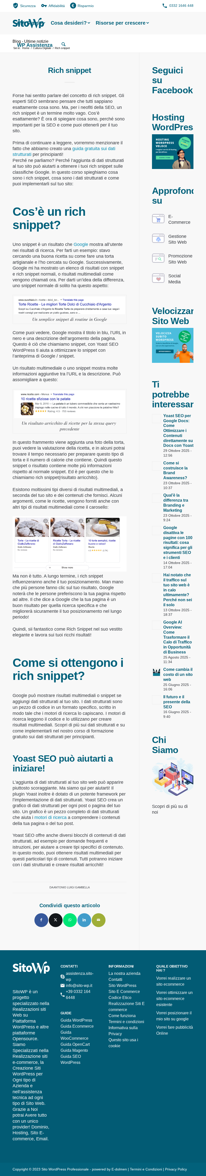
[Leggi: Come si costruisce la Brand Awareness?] (156, 465)
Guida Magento (74, 1050)
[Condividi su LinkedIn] (84, 920)
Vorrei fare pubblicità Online (174, 1030)
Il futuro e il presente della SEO (176, 702)
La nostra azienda (124, 973)
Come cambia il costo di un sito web (178, 674)
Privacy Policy (176, 1169)
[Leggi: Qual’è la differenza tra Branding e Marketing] (156, 498)
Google (81, 244)
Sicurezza (28, 6)
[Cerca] (63, 45)
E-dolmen (119, 1169)
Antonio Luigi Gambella (72, 887)
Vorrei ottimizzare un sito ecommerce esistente (174, 998)
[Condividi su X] (56, 920)
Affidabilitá (56, 6)
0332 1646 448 (181, 6)
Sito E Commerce (124, 991)
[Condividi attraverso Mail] (99, 920)
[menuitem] (24, 5)
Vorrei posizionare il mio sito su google (174, 1016)
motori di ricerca (50, 817)
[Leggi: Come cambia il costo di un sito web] (156, 672)
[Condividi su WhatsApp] (70, 920)
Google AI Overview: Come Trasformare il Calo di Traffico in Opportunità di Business (177, 637)
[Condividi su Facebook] (41, 920)
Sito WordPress (122, 985)
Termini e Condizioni (146, 1169)
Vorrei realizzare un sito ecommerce (173, 981)
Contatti (115, 979)
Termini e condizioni (126, 1022)
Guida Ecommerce (77, 1026)
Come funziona (122, 1016)
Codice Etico (120, 997)
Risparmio (86, 6)
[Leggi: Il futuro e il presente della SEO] (156, 699)
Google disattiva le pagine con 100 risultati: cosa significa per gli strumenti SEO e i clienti (177, 543)
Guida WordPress (76, 1020)
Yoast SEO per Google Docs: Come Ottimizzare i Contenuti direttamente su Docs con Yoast (178, 431)
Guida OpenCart (75, 1044)
